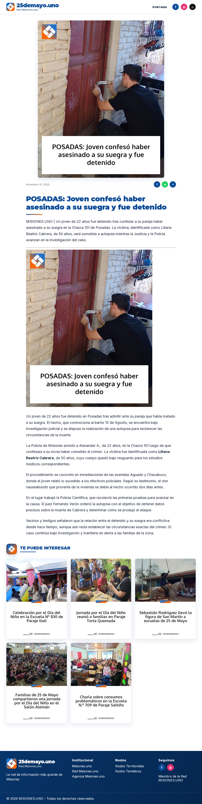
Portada (159, 7)
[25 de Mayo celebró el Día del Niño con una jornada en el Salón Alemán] (36, 683)
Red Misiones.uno (85, 771)
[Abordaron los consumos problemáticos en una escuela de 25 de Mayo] (101, 683)
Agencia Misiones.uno (88, 776)
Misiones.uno (82, 766)
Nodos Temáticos (128, 771)
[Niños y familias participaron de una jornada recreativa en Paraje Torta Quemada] (101, 599)
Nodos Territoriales (129, 766)
